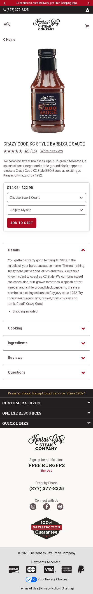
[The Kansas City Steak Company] (46, 442)
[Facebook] (46, 506)
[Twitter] (33, 506)
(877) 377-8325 (17, 10)
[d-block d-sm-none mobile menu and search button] (6, 24)
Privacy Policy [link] (50, 588)
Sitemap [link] (68, 588)
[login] (88, 9)
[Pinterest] (60, 506)
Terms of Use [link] (28, 588)
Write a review (51, 151)
